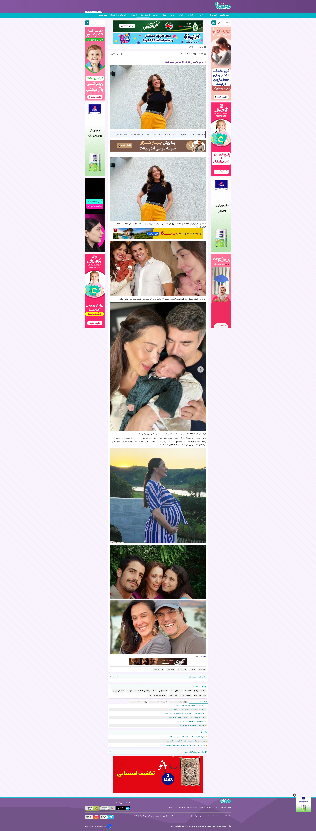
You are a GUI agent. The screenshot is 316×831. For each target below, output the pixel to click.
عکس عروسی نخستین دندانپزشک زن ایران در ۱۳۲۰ (189, 709)
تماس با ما (187, 816)
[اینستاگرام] (92, 818)
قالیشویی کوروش (118, 690)
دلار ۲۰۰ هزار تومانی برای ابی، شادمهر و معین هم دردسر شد (185, 745)
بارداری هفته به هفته (213, 816)
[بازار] (92, 808)
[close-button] (294, 795)
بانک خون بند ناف (185, 695)
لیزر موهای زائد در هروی (158, 695)
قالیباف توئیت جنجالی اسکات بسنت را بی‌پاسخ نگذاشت (186, 737)
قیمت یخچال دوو (200, 695)
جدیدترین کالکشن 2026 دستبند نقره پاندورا (141, 690)
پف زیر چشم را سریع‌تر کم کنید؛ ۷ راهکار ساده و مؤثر (189, 721)
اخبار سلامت (122, 15)
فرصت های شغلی (176, 816)
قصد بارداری (212, 15)
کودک (164, 15)
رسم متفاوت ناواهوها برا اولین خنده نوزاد (192, 725)
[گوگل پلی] (107, 808)
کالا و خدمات (103, 15)
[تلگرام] (106, 818)
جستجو (202, 816)
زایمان (181, 15)
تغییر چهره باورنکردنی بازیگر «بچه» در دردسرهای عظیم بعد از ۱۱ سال (184, 713)
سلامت (155, 15)
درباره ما (195, 816)
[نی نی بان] (222, 6)
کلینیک (112, 15)
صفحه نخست (225, 15)
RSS (135, 816)
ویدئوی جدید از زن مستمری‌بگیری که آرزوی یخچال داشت (186, 741)
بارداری (190, 15)
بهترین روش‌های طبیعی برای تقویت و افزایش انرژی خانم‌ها (186, 717)
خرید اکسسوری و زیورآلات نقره (195, 690)
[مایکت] (123, 808)
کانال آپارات (165, 816)
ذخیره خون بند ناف (176, 690)
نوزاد (172, 15)
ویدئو (133, 15)
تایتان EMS (173, 695)
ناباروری (200, 15)
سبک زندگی (144, 15)
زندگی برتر (143, 816)
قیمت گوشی (163, 690)
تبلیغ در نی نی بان (153, 816)
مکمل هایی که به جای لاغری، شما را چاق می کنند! (189, 705)
